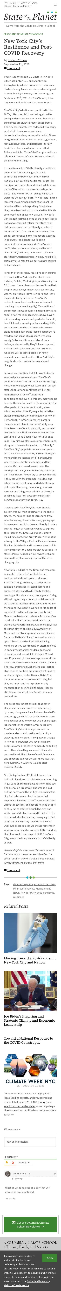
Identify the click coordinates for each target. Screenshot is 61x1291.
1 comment (13, 68)
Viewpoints (36, 34)
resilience (18, 897)
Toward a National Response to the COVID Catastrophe (28, 1040)
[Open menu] (55, 4)
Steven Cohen (17, 60)
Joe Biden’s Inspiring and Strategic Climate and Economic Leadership (29, 1020)
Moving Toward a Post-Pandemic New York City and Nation (30, 960)
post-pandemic (45, 893)
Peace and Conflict (16, 34)
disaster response (23, 884)
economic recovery (44, 884)
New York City (28, 893)
